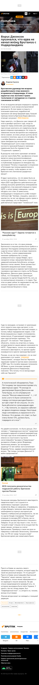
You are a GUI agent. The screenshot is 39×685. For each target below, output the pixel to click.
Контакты (4, 651)
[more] (36, 239)
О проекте (4, 648)
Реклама (26, 648)
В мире (11, 602)
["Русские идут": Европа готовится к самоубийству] (19, 218)
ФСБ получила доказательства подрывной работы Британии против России (16, 488)
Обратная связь (5, 663)
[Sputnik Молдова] (5, 14)
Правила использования (15, 648)
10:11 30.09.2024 (6, 49)
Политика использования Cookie (11, 656)
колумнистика (5, 606)
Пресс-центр (11, 651)
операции (25, 357)
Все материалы (10, 84)
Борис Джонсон (30, 602)
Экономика (14, 632)
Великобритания (19, 602)
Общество (24, 632)
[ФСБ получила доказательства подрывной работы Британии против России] (19, 468)
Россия (5, 483)
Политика (4, 602)
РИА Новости (23, 118)
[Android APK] (6, 668)
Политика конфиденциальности (10, 653)
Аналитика (14, 606)
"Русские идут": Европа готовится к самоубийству (19, 233)
